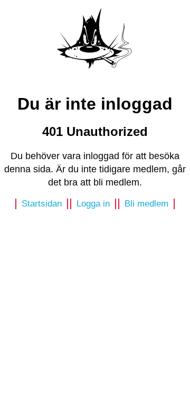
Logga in (93, 204)
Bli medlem (146, 204)
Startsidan (42, 204)
